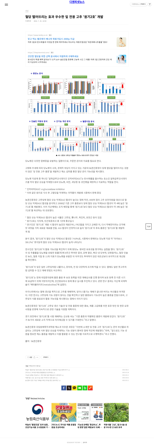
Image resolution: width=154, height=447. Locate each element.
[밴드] (85, 386)
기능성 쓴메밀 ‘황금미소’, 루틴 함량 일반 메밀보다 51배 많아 (43, 375)
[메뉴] (6, 4)
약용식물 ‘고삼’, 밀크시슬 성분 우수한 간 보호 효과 (40, 378)
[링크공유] (90, 386)
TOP (149, 226)
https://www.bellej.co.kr (38, 35)
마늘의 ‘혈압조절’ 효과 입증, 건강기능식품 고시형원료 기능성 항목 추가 (46, 370)
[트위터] (69, 386)
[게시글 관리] (37, 357)
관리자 (85, 442)
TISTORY (77, 442)
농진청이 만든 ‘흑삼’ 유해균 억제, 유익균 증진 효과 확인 (41, 380)
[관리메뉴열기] (150, 4)
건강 (27, 366)
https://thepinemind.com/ (39, 52)
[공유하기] (34, 357)
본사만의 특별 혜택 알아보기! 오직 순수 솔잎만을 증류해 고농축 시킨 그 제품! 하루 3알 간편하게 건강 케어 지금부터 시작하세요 (70, 60)
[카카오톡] (74, 386)
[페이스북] (63, 386)
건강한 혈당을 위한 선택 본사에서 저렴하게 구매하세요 (53, 56)
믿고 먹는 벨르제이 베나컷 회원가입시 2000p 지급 (51, 38)
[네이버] (79, 386)
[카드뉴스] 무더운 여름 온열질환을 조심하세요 (39, 372)
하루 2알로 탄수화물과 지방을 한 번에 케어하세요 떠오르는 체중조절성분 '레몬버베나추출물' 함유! (67, 42)
